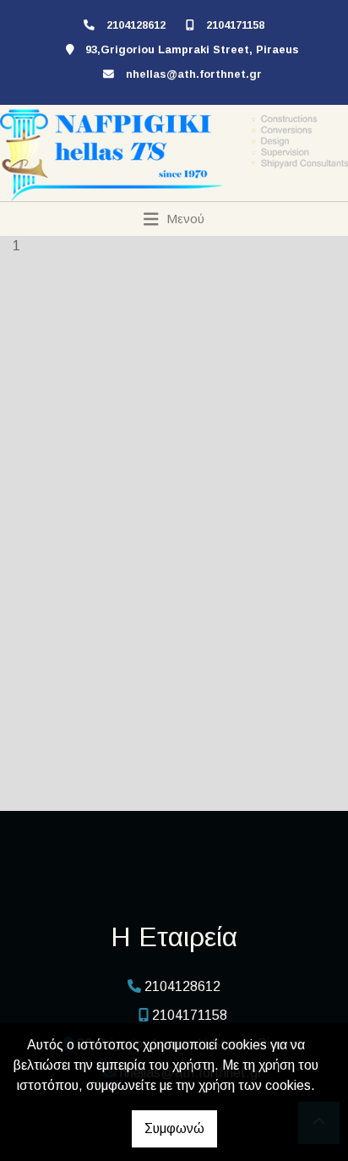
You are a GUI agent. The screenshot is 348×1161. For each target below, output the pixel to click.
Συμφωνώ (174, 1128)
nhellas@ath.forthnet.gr (194, 74)
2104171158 (235, 25)
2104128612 (136, 25)
